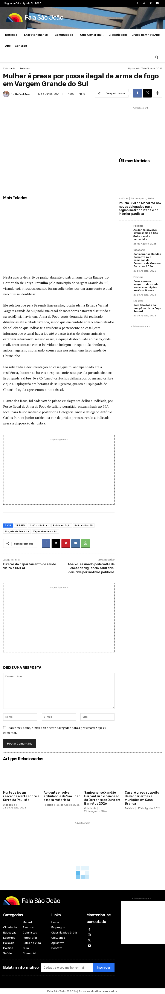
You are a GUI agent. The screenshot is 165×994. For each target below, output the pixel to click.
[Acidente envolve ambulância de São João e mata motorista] (125, 231)
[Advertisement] (59, 240)
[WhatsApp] (85, 543)
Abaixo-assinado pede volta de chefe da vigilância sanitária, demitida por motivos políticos (91, 568)
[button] (156, 56)
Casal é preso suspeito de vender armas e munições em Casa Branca (146, 286)
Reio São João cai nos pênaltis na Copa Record (147, 308)
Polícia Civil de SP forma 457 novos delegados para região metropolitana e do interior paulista (140, 208)
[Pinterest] (65, 543)
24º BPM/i (20, 525)
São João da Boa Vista (17, 531)
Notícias (123, 198)
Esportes (138, 301)
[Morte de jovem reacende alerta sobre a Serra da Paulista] (21, 776)
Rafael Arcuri (23, 94)
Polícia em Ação (61, 525)
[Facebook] (137, 3)
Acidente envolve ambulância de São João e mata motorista (145, 234)
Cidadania (9, 68)
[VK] (75, 543)
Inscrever (103, 967)
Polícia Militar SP (84, 525)
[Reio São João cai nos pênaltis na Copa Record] (125, 306)
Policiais (25, 68)
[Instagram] (144, 3)
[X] (150, 3)
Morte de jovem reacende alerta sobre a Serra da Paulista (21, 796)
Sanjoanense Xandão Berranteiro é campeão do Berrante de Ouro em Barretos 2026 (147, 260)
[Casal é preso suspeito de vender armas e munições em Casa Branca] (125, 282)
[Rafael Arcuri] (7, 94)
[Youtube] (157, 3)
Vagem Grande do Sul (45, 531)
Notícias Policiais (39, 525)
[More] (157, 93)
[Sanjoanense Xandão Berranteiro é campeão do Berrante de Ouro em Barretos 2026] (125, 255)
